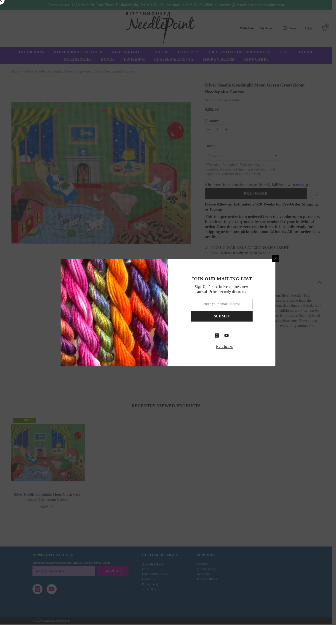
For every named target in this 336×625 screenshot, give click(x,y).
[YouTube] (226, 335)
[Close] (275, 258)
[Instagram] (217, 335)
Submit (222, 316)
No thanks (224, 346)
